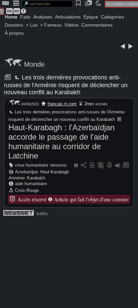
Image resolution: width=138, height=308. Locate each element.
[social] (83, 165)
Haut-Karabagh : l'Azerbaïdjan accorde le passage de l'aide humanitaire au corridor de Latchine (61, 141)
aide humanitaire (31, 183)
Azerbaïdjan (26, 171)
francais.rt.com (62, 103)
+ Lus (32, 25)
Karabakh (36, 177)
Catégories (112, 17)
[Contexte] (101, 165)
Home (11, 17)
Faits (25, 17)
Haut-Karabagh (54, 171)
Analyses (42, 17)
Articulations (68, 17)
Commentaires (97, 25)
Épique (90, 17)
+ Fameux (51, 25)
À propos (14, 33)
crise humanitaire (31, 165)
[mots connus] (109, 165)
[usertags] (92, 165)
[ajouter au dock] (117, 165)
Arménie (17, 177)
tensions (58, 165)
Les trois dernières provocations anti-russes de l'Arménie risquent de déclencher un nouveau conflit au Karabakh (66, 85)
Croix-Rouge (27, 190)
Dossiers (14, 25)
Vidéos (71, 25)
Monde (34, 64)
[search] (47, 4)
